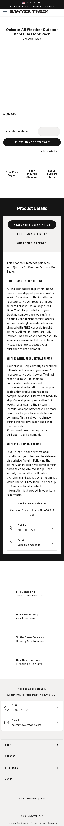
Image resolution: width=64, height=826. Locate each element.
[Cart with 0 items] (60, 11)
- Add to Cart (32, 142)
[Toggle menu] (5, 11)
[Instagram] (19, 789)
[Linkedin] (45, 789)
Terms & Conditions (17, 823)
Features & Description (32, 224)
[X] (39, 789)
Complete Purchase (16, 131)
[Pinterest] (32, 789)
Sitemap (52, 823)
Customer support (32, 243)
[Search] (53, 11)
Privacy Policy (38, 823)
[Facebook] (25, 789)
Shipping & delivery (32, 234)
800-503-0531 (34, 2)
